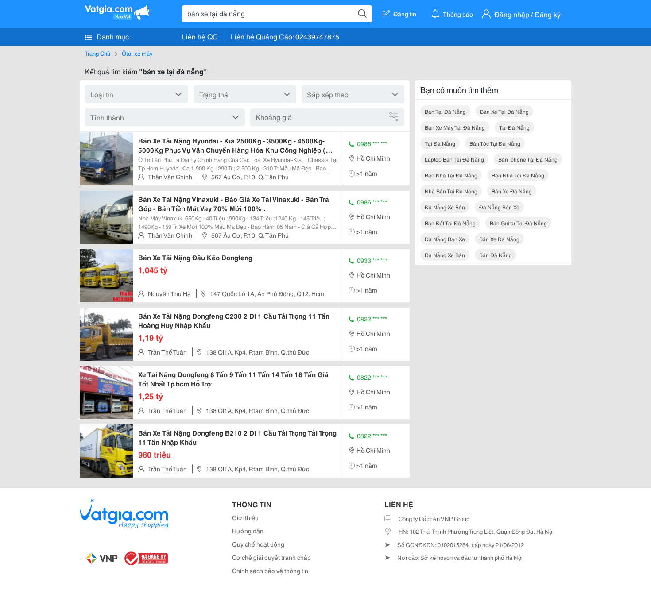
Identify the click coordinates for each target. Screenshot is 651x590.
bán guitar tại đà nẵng (518, 223)
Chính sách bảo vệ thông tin (270, 570)
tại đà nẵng (514, 127)
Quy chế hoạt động (258, 544)
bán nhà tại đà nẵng (451, 175)
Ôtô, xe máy (137, 53)
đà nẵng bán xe (499, 207)
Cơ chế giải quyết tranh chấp (271, 557)
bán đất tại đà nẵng (450, 223)
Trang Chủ (97, 53)
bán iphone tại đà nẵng (528, 159)
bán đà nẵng (495, 254)
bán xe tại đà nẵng (504, 111)
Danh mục (112, 36)
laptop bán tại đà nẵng (454, 159)
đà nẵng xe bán (445, 207)
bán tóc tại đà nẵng (494, 143)
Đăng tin (404, 13)
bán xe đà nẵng (512, 191)
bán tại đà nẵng (445, 111)
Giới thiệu (245, 517)
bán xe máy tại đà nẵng (455, 127)
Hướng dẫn (248, 530)
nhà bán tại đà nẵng (451, 191)
